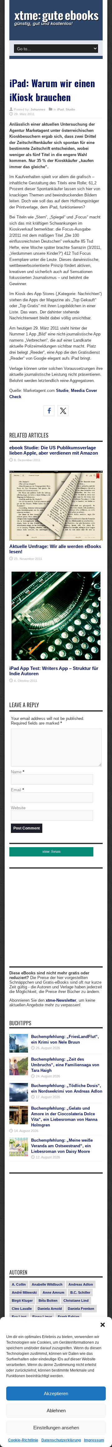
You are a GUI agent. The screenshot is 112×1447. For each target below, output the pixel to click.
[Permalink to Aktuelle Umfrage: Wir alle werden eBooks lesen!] (56, 539)
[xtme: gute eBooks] (56, 24)
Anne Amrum (53, 1292)
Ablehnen (56, 1410)
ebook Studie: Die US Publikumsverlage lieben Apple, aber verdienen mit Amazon (53, 450)
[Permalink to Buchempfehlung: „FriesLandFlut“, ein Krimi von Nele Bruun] (18, 1051)
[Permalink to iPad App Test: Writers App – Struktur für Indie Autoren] (56, 661)
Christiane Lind (76, 1300)
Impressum (94, 1440)
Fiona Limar (42, 1317)
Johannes (37, 109)
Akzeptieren (56, 1393)
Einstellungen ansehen (56, 1427)
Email (16, 790)
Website (18, 808)
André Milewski (24, 1292)
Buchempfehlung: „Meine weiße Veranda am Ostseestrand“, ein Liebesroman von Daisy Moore (62, 1146)
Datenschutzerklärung (61, 1440)
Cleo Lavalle (22, 1308)
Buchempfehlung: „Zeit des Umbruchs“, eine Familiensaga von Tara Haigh (65, 1065)
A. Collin (19, 1284)
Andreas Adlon (80, 1284)
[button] (103, 1325)
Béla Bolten (48, 1300)
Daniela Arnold (50, 1308)
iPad (60, 109)
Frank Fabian (68, 1317)
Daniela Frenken (81, 1308)
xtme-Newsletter (61, 1000)
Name (16, 772)
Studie (70, 109)
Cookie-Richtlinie (23, 1440)
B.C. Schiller (80, 1292)
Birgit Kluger (22, 1300)
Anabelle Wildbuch (47, 1284)
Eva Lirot (19, 1317)
